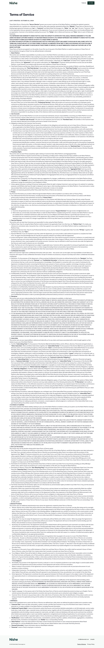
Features (84, 3)
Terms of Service (81, 644)
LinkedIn (92, 639)
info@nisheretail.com (83, 639)
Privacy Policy (90, 644)
